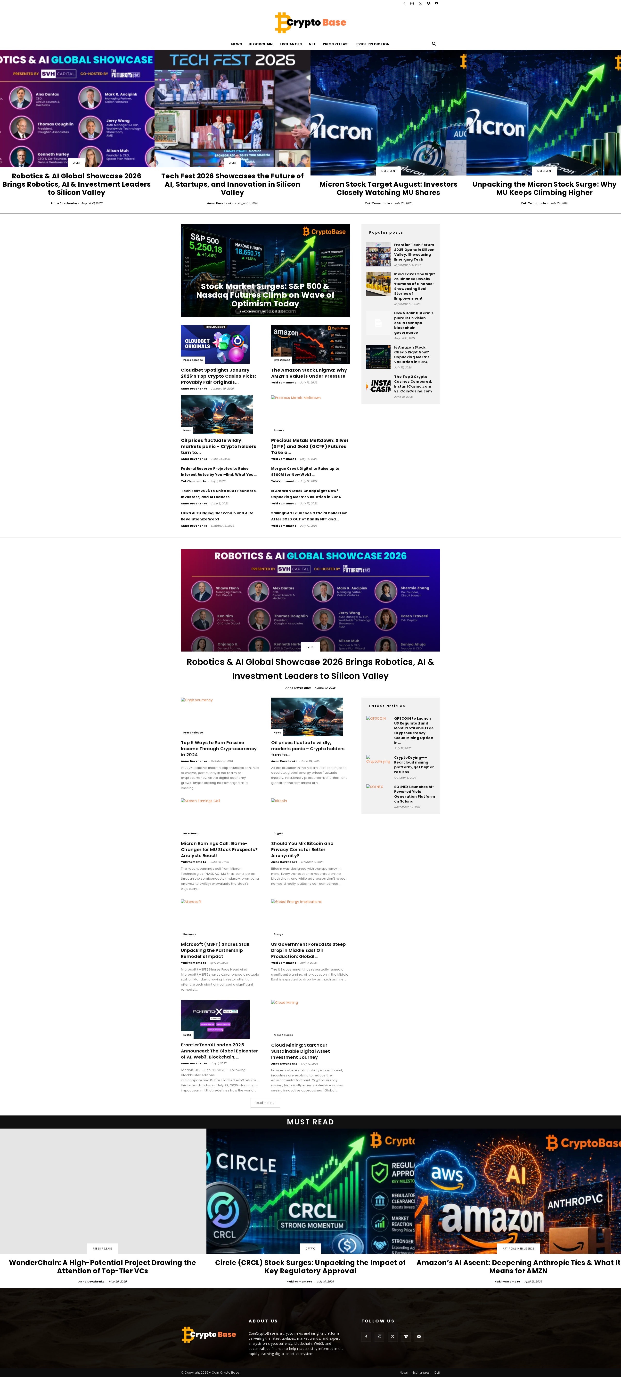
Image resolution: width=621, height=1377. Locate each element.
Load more (264, 1103)
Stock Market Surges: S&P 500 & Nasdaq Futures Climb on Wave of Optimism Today (265, 295)
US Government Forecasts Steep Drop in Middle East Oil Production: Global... (308, 950)
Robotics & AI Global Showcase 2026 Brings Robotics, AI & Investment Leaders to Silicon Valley (310, 669)
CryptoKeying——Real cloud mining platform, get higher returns (414, 764)
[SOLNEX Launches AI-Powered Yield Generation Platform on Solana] (378, 796)
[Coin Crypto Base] (310, 23)
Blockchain (261, 44)
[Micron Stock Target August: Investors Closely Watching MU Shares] (388, 128)
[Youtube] (436, 3)
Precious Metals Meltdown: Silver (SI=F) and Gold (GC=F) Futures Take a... (310, 446)
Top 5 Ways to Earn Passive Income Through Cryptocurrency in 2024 (219, 749)
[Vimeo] (428, 3)
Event (77, 163)
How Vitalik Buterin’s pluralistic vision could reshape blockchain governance (414, 323)
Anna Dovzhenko (64, 203)
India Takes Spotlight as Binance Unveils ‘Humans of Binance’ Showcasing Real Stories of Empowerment (414, 286)
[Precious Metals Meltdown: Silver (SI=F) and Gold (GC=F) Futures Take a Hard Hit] (310, 414)
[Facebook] (404, 3)
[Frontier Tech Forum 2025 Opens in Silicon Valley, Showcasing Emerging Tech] (378, 254)
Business (189, 934)
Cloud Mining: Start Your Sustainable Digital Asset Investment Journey (300, 1051)
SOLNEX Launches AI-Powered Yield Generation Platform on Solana (414, 794)
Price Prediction (373, 44)
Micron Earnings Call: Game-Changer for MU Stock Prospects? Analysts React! (219, 849)
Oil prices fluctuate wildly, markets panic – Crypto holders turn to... (218, 446)
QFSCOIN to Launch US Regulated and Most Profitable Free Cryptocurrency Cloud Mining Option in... (414, 730)
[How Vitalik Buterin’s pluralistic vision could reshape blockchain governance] (378, 323)
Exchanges (291, 44)
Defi (437, 1372)
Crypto (278, 833)
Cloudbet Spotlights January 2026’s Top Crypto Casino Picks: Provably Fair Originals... (218, 376)
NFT (312, 44)
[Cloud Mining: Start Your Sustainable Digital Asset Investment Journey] (310, 1019)
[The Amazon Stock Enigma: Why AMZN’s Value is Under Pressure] (310, 344)
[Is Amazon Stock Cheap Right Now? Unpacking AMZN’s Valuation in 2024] (378, 357)
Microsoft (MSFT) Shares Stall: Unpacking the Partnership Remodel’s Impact (216, 950)
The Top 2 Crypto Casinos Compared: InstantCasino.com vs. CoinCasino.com (413, 384)
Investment (388, 171)
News (236, 44)
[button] (434, 44)
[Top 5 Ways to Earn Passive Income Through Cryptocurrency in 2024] (220, 717)
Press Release (336, 44)
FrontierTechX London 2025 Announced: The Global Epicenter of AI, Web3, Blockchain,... (219, 1051)
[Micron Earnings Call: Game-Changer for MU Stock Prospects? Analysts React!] (220, 817)
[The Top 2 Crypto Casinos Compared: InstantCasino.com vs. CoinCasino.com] (378, 386)
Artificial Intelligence (518, 1248)
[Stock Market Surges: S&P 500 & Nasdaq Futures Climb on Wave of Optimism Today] (265, 270)
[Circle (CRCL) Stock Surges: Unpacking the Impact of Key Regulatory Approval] (310, 1206)
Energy (278, 934)
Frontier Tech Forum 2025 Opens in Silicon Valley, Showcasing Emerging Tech (414, 252)
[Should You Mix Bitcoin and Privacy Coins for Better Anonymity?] (310, 817)
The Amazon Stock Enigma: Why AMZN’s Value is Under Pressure (309, 373)
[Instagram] (412, 3)
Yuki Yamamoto (377, 203)
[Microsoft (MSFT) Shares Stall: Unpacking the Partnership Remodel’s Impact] (220, 918)
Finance (279, 430)
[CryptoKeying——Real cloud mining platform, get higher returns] (378, 767)
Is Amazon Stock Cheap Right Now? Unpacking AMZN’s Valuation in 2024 (411, 354)
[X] (420, 3)
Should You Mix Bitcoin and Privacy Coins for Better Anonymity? (302, 849)
